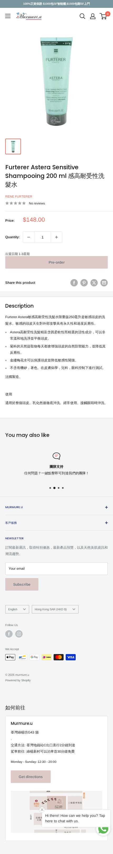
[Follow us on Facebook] (9, 634)
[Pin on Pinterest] (84, 282)
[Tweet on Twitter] (94, 282)
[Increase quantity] (56, 237)
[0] (103, 16)
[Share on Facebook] (74, 282)
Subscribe (21, 584)
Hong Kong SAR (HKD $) (51, 609)
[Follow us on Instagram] (19, 634)
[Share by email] (104, 282)
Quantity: (12, 237)
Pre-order (57, 262)
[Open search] (82, 16)
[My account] (92, 16)
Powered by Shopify (18, 680)
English (12, 609)
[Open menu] (8, 16)
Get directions (31, 777)
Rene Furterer (18, 196)
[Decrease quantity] (28, 237)
